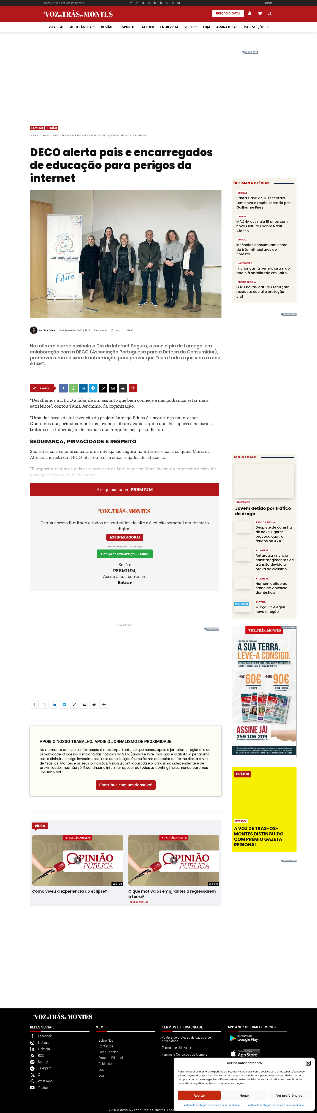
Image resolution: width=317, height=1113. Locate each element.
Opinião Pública (139, 902)
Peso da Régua (265, 522)
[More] (133, 388)
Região (52, 128)
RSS (41, 1055)
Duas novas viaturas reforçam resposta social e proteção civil (262, 292)
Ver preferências (289, 1095)
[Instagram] (136, 3)
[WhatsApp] (172, 3)
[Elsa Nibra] (34, 330)
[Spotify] (154, 3)
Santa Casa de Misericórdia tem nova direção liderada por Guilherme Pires (263, 203)
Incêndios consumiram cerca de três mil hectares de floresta (261, 249)
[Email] (113, 388)
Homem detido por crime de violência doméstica (272, 588)
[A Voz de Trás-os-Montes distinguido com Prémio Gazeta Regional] (264, 803)
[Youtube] (178, 3)
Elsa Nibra (49, 330)
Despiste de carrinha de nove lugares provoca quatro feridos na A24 (274, 534)
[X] (166, 3)
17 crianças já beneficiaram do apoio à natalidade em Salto (263, 271)
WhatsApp (45, 1081)
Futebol (261, 602)
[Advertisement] (158, 81)
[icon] (259, 14)
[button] (308, 1063)
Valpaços (243, 502)
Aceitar (199, 1095)
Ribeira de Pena (247, 282)
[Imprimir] (123, 388)
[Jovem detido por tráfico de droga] (264, 481)
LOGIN (269, 3)
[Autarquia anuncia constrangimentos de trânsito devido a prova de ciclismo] (243, 555)
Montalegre (245, 263)
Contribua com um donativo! (125, 784)
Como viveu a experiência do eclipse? (69, 891)
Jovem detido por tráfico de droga (263, 511)
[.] (250, 13)
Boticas (242, 193)
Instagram (45, 1042)
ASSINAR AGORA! (125, 537)
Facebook (45, 1036)
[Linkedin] (142, 3)
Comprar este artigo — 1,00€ (124, 554)
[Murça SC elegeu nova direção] (243, 606)
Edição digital (228, 13)
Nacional (240, 821)
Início (34, 135)
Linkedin (44, 1049)
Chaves (242, 216)
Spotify (43, 1062)
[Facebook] (130, 3)
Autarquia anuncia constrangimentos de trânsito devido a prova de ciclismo (275, 562)
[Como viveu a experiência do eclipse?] (77, 860)
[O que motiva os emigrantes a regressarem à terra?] (173, 860)
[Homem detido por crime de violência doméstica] (243, 583)
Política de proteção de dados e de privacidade (211, 1105)
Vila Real (262, 550)
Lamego (37, 128)
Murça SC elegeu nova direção (270, 609)
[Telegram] (160, 3)
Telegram (44, 1068)
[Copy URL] (103, 388)
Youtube (43, 1087)
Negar (244, 1095)
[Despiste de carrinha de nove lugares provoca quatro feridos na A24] (243, 527)
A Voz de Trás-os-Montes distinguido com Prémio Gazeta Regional (259, 836)
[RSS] (148, 3)
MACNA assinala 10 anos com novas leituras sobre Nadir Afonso (262, 226)
